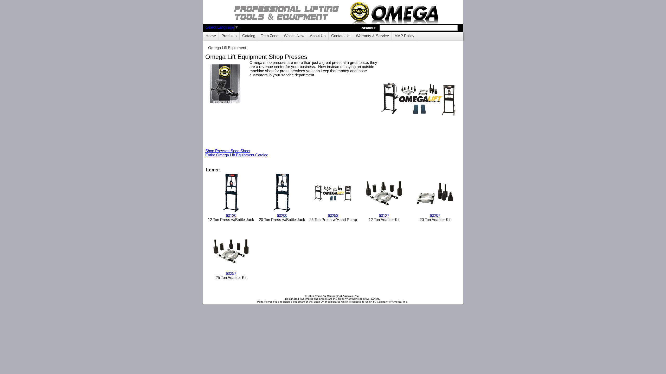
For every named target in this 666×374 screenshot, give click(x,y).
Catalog (248, 36)
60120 (231, 215)
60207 (435, 215)
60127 (384, 215)
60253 (333, 215)
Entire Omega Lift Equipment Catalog (236, 155)
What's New (294, 36)
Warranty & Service (372, 36)
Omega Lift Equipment (227, 48)
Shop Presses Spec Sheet (227, 151)
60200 (282, 215)
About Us (318, 36)
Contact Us (340, 36)
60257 (231, 273)
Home (211, 36)
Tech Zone (269, 36)
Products (229, 36)
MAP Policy (404, 36)
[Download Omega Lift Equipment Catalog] (224, 84)
